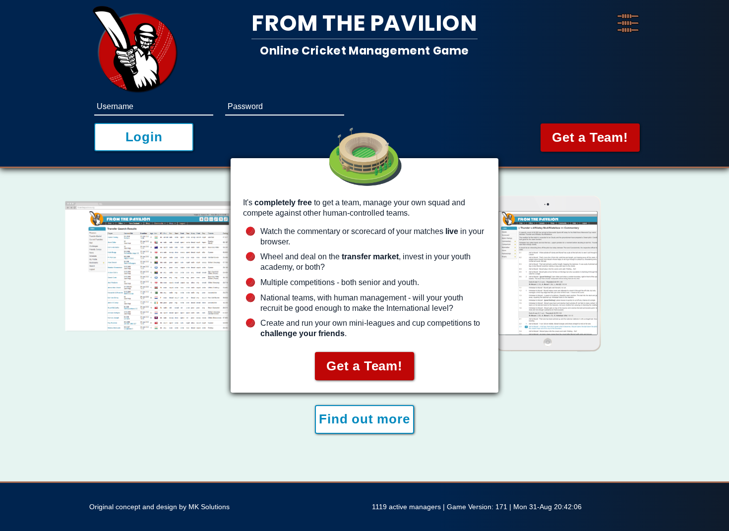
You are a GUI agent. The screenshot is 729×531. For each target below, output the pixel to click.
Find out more (364, 419)
